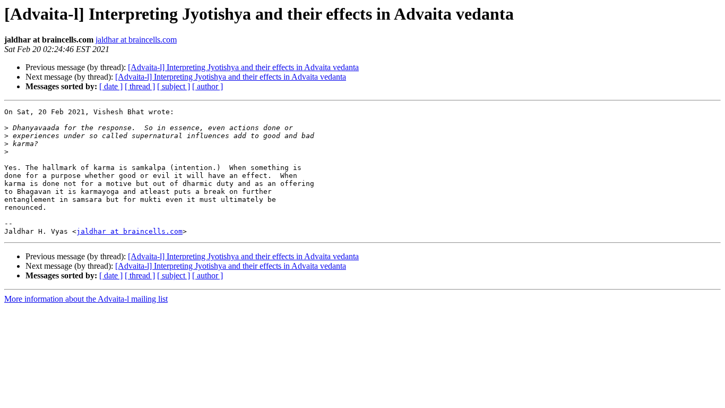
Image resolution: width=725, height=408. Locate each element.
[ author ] (207, 86)
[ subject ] (173, 86)
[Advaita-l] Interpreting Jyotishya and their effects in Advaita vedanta (243, 67)
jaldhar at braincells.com (136, 39)
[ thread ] (140, 86)
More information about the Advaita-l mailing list (86, 298)
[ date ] (111, 86)
